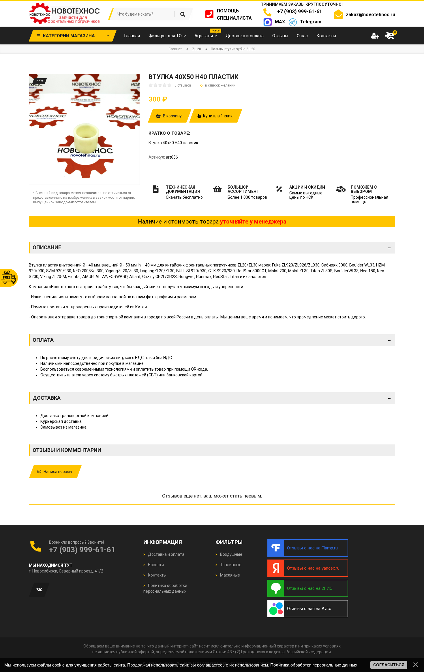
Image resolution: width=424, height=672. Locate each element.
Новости (155, 564)
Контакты (156, 575)
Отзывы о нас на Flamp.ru (312, 548)
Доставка (212, 398)
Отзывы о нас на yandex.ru (313, 568)
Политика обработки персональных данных (313, 664)
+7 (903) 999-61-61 (298, 11)
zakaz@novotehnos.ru (370, 14)
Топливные (230, 564)
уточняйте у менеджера (253, 221)
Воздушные (230, 554)
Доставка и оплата (165, 554)
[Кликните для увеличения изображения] (84, 129)
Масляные (229, 575)
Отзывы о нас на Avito (309, 608)
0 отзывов (183, 85)
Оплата (212, 340)
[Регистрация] (375, 35)
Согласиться (388, 664)
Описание (212, 247)
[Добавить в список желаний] (217, 85)
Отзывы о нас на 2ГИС (310, 588)
